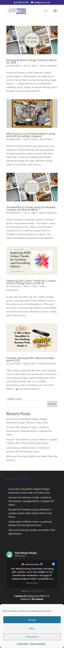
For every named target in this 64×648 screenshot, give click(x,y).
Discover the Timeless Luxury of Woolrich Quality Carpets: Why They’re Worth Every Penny (30, 513)
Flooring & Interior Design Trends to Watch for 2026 (31, 61)
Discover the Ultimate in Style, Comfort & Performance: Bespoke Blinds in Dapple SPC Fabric (29, 431)
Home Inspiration (48, 65)
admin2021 (15, 65)
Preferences (32, 636)
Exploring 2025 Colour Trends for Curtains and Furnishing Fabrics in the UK (31, 282)
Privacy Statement (38, 643)
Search (52, 403)
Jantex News (45, 139)
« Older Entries (14, 398)
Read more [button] (32, 583)
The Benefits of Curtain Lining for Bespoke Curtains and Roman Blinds (30, 208)
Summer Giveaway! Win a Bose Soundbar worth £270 (30, 359)
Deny (32, 628)
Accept (32, 619)
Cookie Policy (22, 643)
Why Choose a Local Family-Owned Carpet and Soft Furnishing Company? (30, 135)
